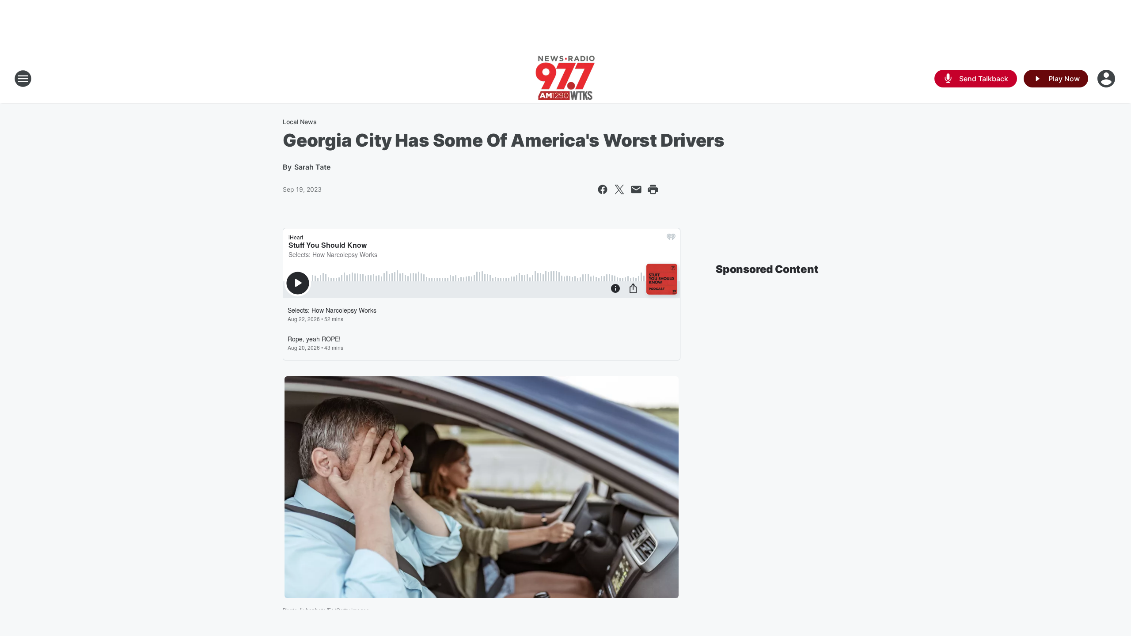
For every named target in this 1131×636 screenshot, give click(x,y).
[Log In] (1107, 78)
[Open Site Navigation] (23, 78)
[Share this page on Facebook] (602, 189)
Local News (300, 121)
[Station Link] (565, 79)
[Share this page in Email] (636, 189)
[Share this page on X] (619, 189)
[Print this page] (653, 189)
